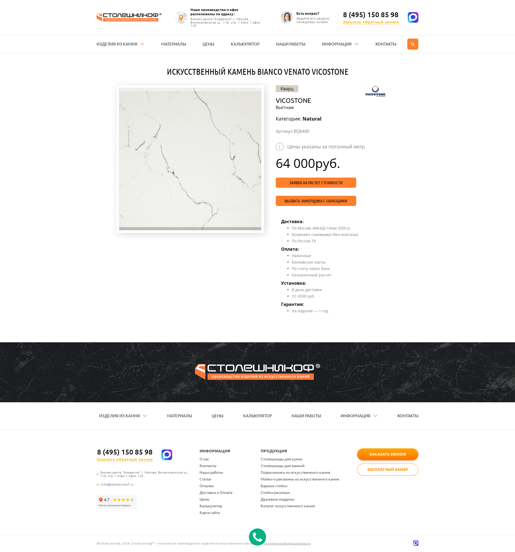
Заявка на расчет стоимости (316, 182)
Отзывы (207, 486)
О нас (204, 459)
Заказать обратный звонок (371, 22)
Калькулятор (211, 506)
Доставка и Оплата (216, 492)
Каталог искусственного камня (288, 506)
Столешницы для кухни (281, 459)
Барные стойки (274, 486)
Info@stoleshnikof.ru (117, 484)
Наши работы (211, 472)
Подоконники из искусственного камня (295, 472)
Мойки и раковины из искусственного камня (300, 479)
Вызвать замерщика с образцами (316, 200)
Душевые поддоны (278, 499)
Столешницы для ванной (282, 466)
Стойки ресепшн (275, 492)
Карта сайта (210, 512)
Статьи (205, 479)
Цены (204, 499)
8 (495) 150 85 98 (371, 14)
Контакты (208, 466)
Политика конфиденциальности (287, 543)
